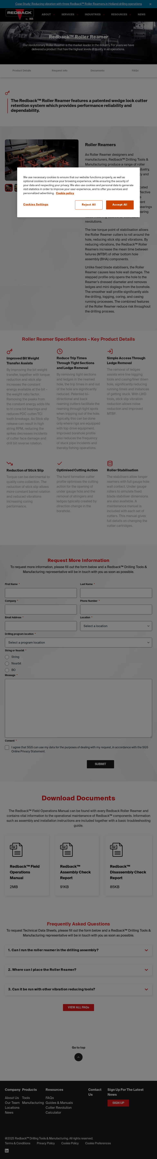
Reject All (89, 205)
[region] (78, 192)
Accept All (119, 205)
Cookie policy (65, 193)
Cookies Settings (35, 204)
